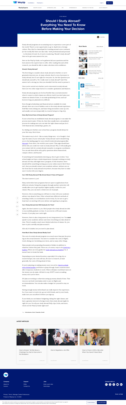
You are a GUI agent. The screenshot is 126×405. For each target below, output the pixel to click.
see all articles (100, 46)
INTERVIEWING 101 (73, 7)
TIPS (62, 7)
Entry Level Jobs (48, 384)
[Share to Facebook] (17, 198)
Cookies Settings (91, 402)
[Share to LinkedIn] (17, 210)
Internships (47, 386)
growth (42, 312)
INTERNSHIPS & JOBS (51, 7)
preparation (38, 312)
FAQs (25, 384)
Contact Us (27, 386)
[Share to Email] (17, 214)
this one (25, 143)
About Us (6, 384)
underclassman (28, 312)
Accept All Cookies (102, 402)
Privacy (6, 394)
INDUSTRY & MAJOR (37, 7)
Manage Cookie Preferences (21, 394)
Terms (10, 394)
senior (33, 312)
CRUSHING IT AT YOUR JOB (87, 7)
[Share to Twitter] (17, 202)
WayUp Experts (23, 7)
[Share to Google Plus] (17, 206)
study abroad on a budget (54, 250)
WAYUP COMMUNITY (103, 7)
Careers (6, 386)
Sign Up (109, 2)
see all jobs (100, 78)
